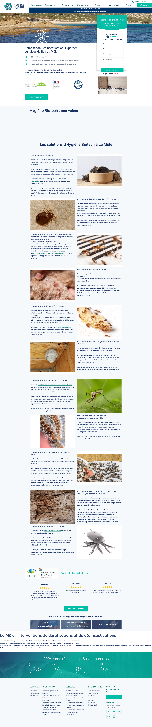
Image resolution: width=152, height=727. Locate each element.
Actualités (91, 700)
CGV (89, 707)
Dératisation (33, 691)
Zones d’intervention (94, 691)
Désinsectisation (35, 693)
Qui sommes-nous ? (94, 693)
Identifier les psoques (72, 691)
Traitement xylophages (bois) (51, 695)
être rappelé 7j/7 (101, 11)
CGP (89, 710)
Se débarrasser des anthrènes (75, 710)
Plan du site (91, 702)
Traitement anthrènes (49, 707)
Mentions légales (93, 705)
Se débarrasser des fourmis (74, 702)
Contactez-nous (112, 70)
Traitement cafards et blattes (51, 702)
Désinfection (34, 695)
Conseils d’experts (93, 698)
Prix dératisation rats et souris (51, 705)
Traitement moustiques (49, 710)
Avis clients (91, 695)
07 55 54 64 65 (140, 2)
